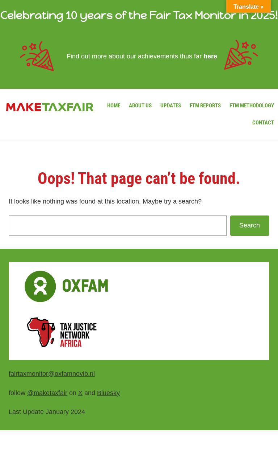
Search (249, 225)
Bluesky (108, 393)
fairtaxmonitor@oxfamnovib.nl (52, 373)
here (210, 56)
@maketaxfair (47, 393)
